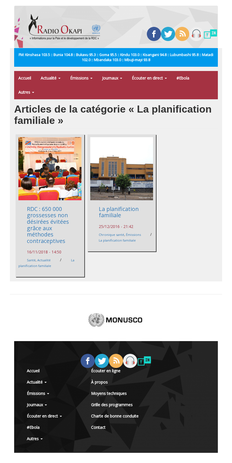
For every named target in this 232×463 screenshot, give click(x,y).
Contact (98, 427)
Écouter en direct (148, 78)
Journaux (110, 78)
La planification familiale (119, 212)
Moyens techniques (109, 393)
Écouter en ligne (106, 370)
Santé (31, 260)
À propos (99, 382)
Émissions (80, 78)
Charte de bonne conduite (115, 416)
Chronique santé (111, 234)
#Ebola (183, 78)
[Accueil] (67, 27)
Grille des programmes (112, 404)
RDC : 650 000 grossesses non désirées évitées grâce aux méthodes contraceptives (48, 225)
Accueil (24, 78)
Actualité (49, 78)
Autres (24, 92)
